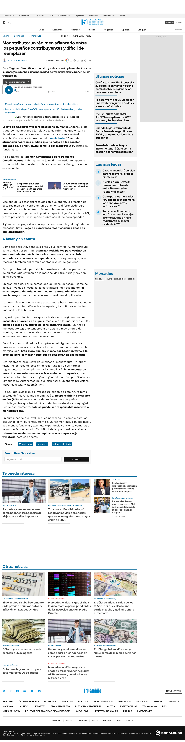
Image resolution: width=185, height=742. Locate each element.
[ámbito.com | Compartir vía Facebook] (75, 60)
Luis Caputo (39, 16)
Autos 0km (93, 16)
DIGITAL (62, 720)
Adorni (122, 16)
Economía (57, 29)
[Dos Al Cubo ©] (169, 733)
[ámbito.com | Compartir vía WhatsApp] (71, 60)
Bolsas (109, 279)
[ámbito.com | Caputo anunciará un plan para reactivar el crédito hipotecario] (54, 185)
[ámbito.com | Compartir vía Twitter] (78, 60)
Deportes (39, 706)
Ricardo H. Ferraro (19, 60)
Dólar (41, 29)
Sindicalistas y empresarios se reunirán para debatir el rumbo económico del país (124, 487)
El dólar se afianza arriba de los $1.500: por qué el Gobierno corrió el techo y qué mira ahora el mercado (114, 608)
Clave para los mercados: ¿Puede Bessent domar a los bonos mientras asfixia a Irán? (119, 201)
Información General (88, 706)
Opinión (125, 29)
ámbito (5, 36)
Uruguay (142, 29)
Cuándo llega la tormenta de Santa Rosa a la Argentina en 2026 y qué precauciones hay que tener (114, 132)
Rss (164, 706)
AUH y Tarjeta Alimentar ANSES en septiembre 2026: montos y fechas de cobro (113, 117)
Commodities (120, 279)
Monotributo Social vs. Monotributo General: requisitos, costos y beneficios (41, 104)
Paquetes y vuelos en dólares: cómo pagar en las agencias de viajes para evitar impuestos (22, 513)
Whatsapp (39, 691)
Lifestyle (173, 701)
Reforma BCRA (109, 16)
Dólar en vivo (24, 16)
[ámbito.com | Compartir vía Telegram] (85, 60)
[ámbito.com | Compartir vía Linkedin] (82, 60)
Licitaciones (144, 711)
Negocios (108, 29)
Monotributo (35, 36)
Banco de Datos (103, 701)
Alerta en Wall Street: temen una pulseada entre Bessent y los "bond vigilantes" (116, 186)
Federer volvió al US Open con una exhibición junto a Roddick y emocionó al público (114, 103)
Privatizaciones (64, 16)
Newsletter (178, 29)
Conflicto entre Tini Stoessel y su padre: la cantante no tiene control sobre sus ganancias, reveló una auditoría (114, 87)
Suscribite (77, 459)
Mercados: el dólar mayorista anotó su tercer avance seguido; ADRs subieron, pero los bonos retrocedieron (68, 673)
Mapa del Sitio (11, 711)
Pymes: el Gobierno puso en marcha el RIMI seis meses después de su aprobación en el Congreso (123, 507)
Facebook (11, 691)
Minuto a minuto (57, 598)
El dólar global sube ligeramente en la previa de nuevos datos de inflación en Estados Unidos (23, 606)
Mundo (24, 706)
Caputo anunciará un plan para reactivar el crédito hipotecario (75, 186)
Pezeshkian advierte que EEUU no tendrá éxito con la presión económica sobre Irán (114, 149)
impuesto (42, 444)
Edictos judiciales (106, 711)
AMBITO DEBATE (118, 720)
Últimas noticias (29, 701)
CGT (51, 16)
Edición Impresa (60, 706)
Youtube (32, 691)
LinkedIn (24, 691)
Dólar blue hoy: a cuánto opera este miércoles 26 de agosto (21, 670)
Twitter (4, 691)
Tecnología (149, 706)
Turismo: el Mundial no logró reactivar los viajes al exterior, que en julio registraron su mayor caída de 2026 (118, 217)
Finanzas (75, 29)
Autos (111, 706)
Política (91, 29)
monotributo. (56, 138)
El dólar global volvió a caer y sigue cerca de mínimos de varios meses (115, 653)
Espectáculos (128, 706)
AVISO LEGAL (82, 711)
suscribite (170, 22)
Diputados (80, 16)
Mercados (124, 701)
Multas (127, 711)
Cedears (131, 279)
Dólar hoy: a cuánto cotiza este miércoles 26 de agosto (21, 651)
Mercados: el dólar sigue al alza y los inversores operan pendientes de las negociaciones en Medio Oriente (69, 608)
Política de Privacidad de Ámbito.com (47, 711)
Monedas (99, 279)
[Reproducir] (9, 90)
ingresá (179, 22)
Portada (8, 701)
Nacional (8, 706)
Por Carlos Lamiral (119, 516)
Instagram (17, 691)
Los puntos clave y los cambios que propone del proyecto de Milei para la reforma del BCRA (30, 187)
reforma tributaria (62, 444)
